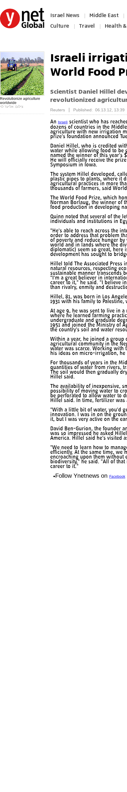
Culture (59, 26)
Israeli (63, 122)
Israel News (64, 15)
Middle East (104, 15)
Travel (87, 26)
